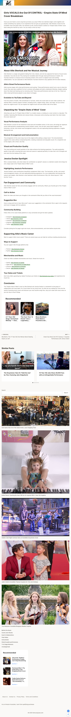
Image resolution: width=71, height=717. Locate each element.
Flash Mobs (5, 637)
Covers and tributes (7, 632)
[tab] (32, 382)
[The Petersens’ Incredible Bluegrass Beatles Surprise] (35, 605)
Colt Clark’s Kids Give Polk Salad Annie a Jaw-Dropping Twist (19, 427)
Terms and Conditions (32, 696)
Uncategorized (6, 646)
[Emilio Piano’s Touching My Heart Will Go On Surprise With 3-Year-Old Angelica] (35, 462)
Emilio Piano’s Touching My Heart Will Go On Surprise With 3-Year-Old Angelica (24, 495)
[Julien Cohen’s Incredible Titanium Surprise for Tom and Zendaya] (35, 560)
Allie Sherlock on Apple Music (22, 264)
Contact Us (12, 696)
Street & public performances (10, 642)
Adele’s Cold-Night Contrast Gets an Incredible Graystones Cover (20, 537)
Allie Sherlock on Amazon (19, 266)
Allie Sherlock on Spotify (17, 262)
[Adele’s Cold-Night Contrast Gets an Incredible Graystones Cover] (35, 517)
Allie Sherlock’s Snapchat (19, 222)
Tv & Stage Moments (7, 644)
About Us (5, 696)
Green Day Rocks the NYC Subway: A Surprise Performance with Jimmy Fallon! (56, 336)
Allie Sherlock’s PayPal (17, 251)
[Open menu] (68, 3)
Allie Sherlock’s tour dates (46, 276)
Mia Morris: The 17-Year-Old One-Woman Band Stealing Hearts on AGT (17, 336)
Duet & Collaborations (8, 635)
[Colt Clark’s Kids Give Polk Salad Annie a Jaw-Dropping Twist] (35, 411)
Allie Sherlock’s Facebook (19, 220)
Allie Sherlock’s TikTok (17, 218)
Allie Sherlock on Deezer (17, 268)
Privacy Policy (20, 696)
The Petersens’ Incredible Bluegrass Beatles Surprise (16, 626)
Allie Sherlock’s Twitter (17, 224)
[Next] (67, 366)
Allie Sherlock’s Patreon (17, 249)
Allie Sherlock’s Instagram (19, 217)
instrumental (5, 639)
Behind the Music (6, 630)
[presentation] (18, 360)
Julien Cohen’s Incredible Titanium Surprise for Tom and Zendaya (20, 582)
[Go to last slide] (4, 366)
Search (4, 390)
